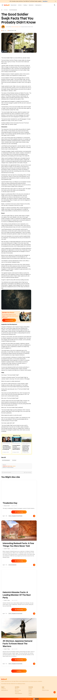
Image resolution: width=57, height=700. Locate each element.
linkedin (30, 693)
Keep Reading (20, 512)
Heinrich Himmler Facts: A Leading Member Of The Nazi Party (17, 595)
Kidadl (2, 10)
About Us (16, 688)
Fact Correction (28, 472)
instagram (30, 691)
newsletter (17, 691)
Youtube (30, 695)
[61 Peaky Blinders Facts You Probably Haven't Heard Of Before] (16, 439)
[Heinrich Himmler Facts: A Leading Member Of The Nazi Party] (19, 579)
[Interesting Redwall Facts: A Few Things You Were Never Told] (19, 530)
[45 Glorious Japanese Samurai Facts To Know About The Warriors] (19, 628)
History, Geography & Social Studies (26, 444)
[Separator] (55, 692)
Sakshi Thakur (7, 548)
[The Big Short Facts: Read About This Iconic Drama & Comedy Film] (7, 439)
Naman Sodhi (7, 505)
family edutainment (18, 693)
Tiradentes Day (10, 503)
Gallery (5, 51)
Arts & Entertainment (6, 443)
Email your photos (9, 320)
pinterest (30, 690)
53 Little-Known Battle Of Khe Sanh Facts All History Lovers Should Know (26, 448)
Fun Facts (6, 9)
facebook (30, 688)
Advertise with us (4, 690)
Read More (45, 1)
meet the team (18, 690)
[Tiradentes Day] (19, 490)
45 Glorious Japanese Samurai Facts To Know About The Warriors (17, 643)
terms (43, 688)
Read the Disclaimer (7, 472)
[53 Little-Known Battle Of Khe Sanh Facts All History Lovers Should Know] (26, 439)
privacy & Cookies (45, 690)
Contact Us (3, 688)
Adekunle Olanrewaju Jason (15, 26)
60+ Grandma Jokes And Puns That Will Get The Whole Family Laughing (25, 1)
